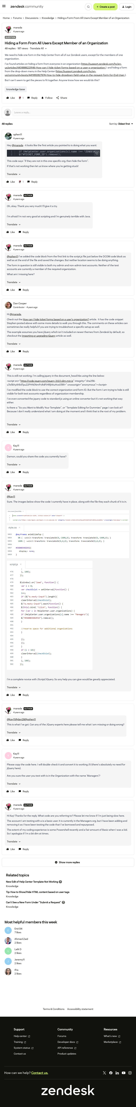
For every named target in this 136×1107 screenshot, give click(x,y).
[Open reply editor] (68, 112)
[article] (68, 159)
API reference (65, 1047)
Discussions (31, 18)
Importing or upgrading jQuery (38, 335)
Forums (17, 18)
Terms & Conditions (53, 1009)
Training (18, 1042)
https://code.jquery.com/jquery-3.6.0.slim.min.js (47, 381)
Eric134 (18, 928)
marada (17, 27)
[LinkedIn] (117, 1073)
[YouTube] (123, 1073)
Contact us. (39, 1073)
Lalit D (18, 949)
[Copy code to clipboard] (96, 153)
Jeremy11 (20, 959)
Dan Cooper (20, 303)
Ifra (16, 969)
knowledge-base (15, 89)
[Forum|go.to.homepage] (27, 6)
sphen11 (17, 134)
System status (22, 1047)
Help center (20, 1036)
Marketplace (111, 1042)
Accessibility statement (80, 1009)
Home (6, 18)
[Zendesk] (68, 1094)
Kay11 (16, 445)
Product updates (67, 1053)
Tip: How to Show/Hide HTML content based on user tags (37, 892)
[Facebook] (111, 1073)
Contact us (20, 1053)
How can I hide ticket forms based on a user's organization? (56, 319)
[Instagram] (130, 1073)
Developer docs (66, 1042)
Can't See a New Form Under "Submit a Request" (33, 902)
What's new (110, 1036)
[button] (4, 7)
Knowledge (48, 18)
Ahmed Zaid (21, 939)
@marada (17, 145)
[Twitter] (104, 1073)
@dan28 (20, 719)
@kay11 (11, 496)
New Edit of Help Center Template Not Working (32, 881)
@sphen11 (12, 256)
